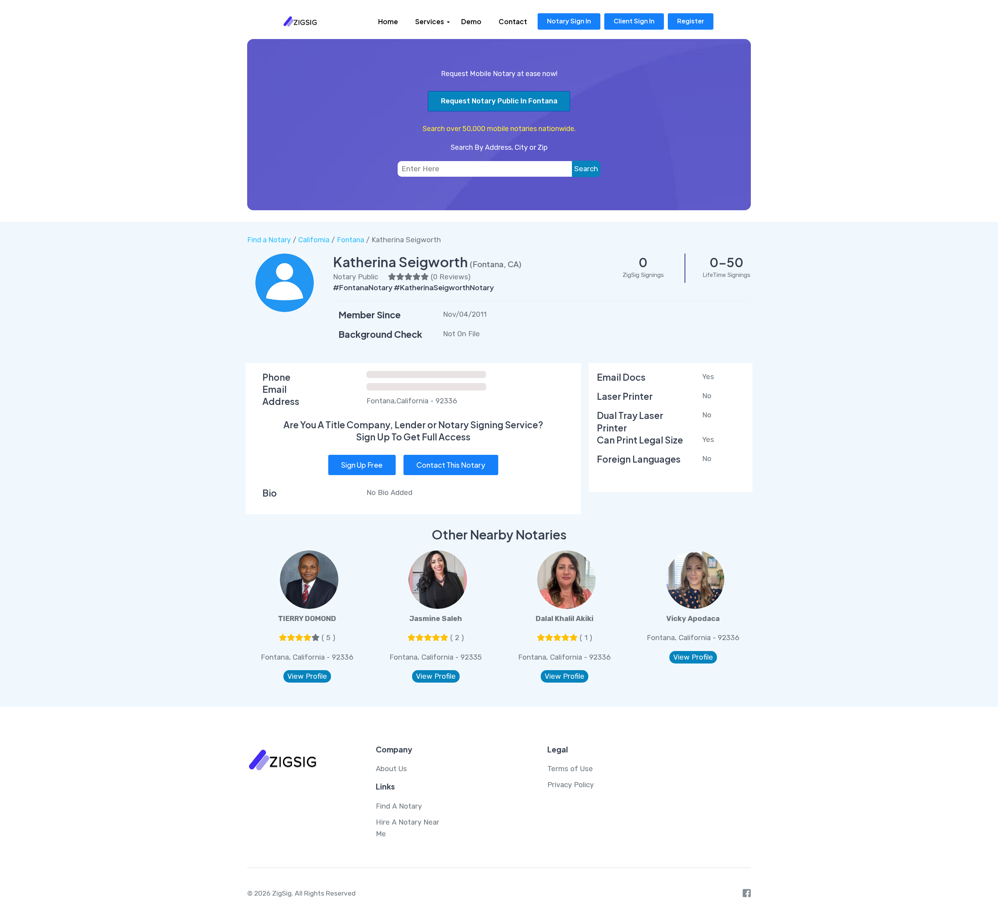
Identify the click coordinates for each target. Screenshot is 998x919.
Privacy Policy (570, 785)
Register (690, 21)
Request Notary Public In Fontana (499, 101)
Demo (471, 21)
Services (429, 21)
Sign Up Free (361, 464)
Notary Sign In (569, 21)
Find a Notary (269, 240)
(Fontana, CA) (496, 264)
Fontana (350, 240)
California (313, 240)
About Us (391, 769)
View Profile (307, 676)
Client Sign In (634, 21)
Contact (513, 21)
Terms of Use (570, 769)
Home (388, 21)
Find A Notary (399, 806)
